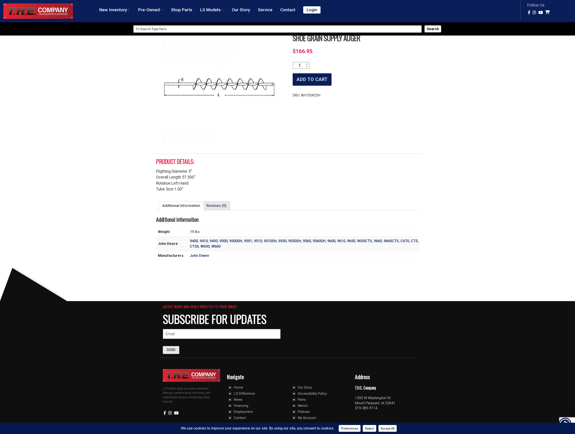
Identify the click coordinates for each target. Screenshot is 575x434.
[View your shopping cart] (547, 12)
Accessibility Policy (312, 393)
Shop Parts (181, 9)
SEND (171, 350)
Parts (302, 400)
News (238, 400)
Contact (287, 9)
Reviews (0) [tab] (216, 206)
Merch (302, 406)
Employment (243, 412)
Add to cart (312, 79)
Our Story (241, 9)
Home (238, 387)
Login (312, 9)
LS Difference (244, 393)
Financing (241, 406)
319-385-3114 (366, 408)
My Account (307, 418)
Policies (304, 412)
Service (265, 9)
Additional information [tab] (181, 206)
